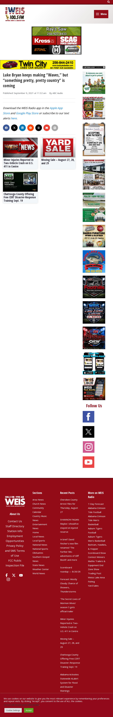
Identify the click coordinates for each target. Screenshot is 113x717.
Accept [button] (29, 710)
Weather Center (41, 569)
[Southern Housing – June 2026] (94, 174)
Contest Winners (96, 557)
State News (38, 565)
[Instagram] (8, 579)
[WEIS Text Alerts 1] (94, 388)
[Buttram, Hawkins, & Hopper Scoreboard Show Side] (94, 337)
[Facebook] (6, 575)
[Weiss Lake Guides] (94, 261)
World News (39, 573)
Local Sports (39, 540)
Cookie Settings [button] (13, 710)
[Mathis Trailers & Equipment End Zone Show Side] (94, 312)
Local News (38, 536)
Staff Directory (15, 526)
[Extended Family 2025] (94, 82)
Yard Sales (93, 585)
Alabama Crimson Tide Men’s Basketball (96, 520)
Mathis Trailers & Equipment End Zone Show (96, 565)
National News (40, 544)
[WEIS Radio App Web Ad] (94, 363)
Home (36, 532)
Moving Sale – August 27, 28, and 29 (57, 161)
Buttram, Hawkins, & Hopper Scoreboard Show (97, 548)
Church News (39, 503)
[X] (14, 575)
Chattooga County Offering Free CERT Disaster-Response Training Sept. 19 (20, 197)
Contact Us (15, 521)
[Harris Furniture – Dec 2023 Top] (94, 235)
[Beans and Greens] (94, 107)
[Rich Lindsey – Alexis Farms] (94, 206)
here (14, 118)
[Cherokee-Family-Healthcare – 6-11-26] (94, 139)
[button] (108, 2)
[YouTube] (21, 575)
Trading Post (94, 573)
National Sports (40, 548)
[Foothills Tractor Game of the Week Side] (94, 286)
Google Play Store (27, 113)
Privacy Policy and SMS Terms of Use (15, 550)
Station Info (14, 531)
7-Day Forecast (96, 503)
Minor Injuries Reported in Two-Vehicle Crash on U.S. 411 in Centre (18, 163)
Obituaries (38, 552)
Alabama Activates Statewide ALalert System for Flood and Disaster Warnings (69, 682)
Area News (38, 499)
